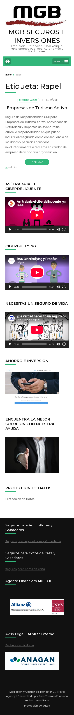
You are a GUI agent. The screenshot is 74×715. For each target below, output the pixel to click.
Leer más (37, 162)
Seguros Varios (28, 100)
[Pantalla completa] (64, 229)
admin (12, 167)
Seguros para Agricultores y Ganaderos (33, 541)
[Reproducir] (10, 229)
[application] (37, 215)
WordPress (42, 700)
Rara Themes (47, 696)
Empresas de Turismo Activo (37, 107)
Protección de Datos (19, 499)
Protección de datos (19, 645)
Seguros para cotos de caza (25, 569)
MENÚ (58, 61)
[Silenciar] (58, 229)
